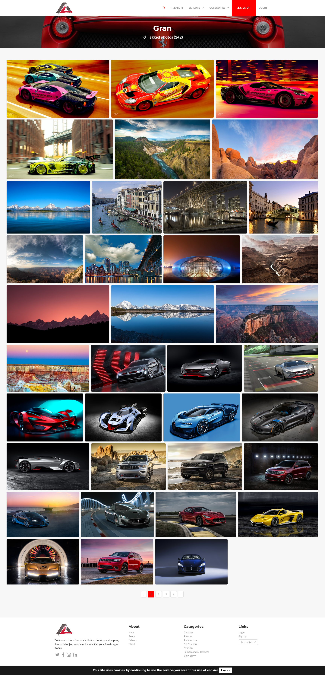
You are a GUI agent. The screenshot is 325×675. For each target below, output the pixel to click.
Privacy (133, 640)
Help (131, 632)
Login (263, 7)
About (132, 644)
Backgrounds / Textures (196, 652)
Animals (188, 636)
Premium (177, 7)
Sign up (245, 7)
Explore (194, 7)
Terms (132, 636)
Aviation (188, 648)
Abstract (188, 632)
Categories (217, 7)
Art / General (191, 644)
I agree (225, 670)
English (248, 642)
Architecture (190, 640)
